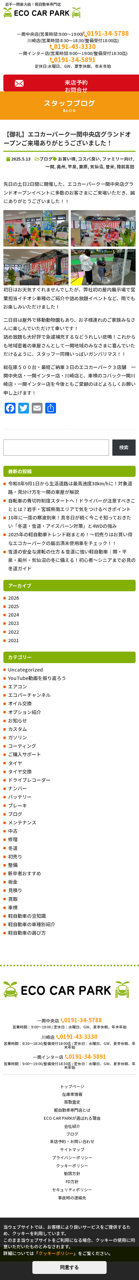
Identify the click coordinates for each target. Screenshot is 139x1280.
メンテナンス (22, 822)
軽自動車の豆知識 (27, 915)
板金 (13, 881)
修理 (13, 839)
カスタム (17, 729)
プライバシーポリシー (72, 1157)
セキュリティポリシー (72, 1189)
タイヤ (15, 763)
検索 (124, 447)
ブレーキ (17, 805)
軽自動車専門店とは (72, 1110)
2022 (13, 631)
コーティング (22, 745)
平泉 (72, 166)
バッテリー (20, 796)
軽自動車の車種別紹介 (31, 924)
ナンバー (17, 788)
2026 (13, 597)
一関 (50, 166)
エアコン (17, 686)
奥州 (61, 166)
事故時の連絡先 (72, 1197)
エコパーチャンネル (29, 694)
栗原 (83, 166)
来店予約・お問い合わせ (72, 1141)
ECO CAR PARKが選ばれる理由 (72, 1118)
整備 (13, 864)
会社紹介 (72, 1126)
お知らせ (17, 720)
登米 (110, 166)
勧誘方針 (72, 1173)
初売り (15, 856)
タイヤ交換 (20, 771)
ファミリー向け (117, 158)
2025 (13, 606)
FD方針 (72, 1181)
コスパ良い (89, 158)
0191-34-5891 (75, 59)
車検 (13, 907)
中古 (13, 830)
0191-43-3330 (75, 46)
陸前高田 (125, 166)
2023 (13, 623)
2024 (13, 614)
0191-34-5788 (108, 33)
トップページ (72, 1086)
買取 (13, 898)
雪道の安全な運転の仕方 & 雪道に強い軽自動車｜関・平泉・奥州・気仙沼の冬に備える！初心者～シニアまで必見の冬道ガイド (72, 560)
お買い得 (67, 158)
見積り (15, 890)
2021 (13, 640)
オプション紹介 (24, 712)
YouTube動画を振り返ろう (37, 678)
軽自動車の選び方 (27, 932)
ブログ (15, 813)
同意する (69, 1267)
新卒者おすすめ (24, 873)
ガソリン (17, 737)
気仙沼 (96, 166)
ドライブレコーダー (29, 779)
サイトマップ (72, 1149)
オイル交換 (20, 703)
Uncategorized (25, 669)
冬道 (13, 848)
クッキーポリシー (72, 1165)
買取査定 (72, 1102)
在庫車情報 (72, 1094)
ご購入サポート (24, 754)
